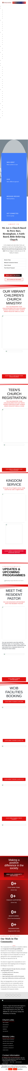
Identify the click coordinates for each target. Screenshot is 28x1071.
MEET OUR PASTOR (10, 14)
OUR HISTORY (9, 18)
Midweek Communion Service (11, 262)
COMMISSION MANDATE (11, 22)
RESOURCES (6, 1024)
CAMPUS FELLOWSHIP (11, 50)
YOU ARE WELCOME (10, 10)
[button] (14, 260)
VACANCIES (5, 1031)
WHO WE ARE (9, 12)
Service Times (7, 259)
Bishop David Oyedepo (8, 1039)
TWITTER (12, 1062)
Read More (19, 1069)
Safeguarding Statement (7, 1064)
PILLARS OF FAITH (10, 30)
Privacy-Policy (5, 1063)
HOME (5, 6)
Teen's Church (7, 265)
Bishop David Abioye (8, 1043)
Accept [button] (10, 1069)
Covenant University (8, 1045)
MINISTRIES (7, 32)
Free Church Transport (9, 267)
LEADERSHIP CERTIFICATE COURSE (14, 56)
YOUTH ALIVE (9, 42)
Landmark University (8, 1047)
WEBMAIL (5, 1029)
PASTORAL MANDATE (10, 24)
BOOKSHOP (5, 1026)
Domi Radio (5, 1050)
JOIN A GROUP (9, 44)
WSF (5, 46)
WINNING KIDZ (9, 38)
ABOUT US (6, 8)
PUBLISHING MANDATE (11, 26)
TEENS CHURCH (9, 40)
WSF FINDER (8, 48)
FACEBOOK (5, 1062)
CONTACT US (7, 60)
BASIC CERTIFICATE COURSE (12, 54)
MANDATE (6, 20)
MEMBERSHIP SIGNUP (11, 16)
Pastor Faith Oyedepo (8, 1041)
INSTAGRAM (18, 1062)
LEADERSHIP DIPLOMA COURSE (13, 58)
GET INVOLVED (9, 34)
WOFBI (5, 52)
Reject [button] (15, 1069)
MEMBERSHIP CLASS (10, 36)
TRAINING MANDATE (10, 28)
